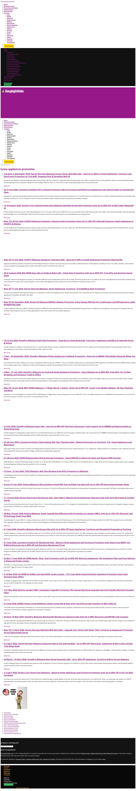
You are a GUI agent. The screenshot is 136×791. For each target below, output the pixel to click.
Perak (9, 32)
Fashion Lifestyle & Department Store (16, 63)
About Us (6, 778)
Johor (8, 15)
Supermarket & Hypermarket (14, 75)
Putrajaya (10, 35)
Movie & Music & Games (13, 71)
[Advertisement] (48, 106)
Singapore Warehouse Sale (34, 759)
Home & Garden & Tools (13, 68)
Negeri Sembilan (12, 25)
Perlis (8, 34)
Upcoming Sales (8, 80)
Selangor (10, 41)
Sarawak (9, 39)
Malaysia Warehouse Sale (98, 753)
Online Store (11, 27)
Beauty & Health (11, 57)
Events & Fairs (8, 11)
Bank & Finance (11, 56)
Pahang (9, 29)
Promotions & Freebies (11, 8)
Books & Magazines (12, 59)
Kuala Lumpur (11, 20)
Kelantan (10, 18)
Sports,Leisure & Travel (13, 73)
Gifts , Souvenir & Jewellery (13, 66)
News (5, 82)
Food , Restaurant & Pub (13, 64)
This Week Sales (8, 78)
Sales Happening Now (9, 76)
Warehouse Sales (9, 6)
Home (6, 4)
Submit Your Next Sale (10, 783)
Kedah (9, 16)
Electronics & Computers (13, 61)
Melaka (9, 22)
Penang (9, 30)
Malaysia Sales (8, 10)
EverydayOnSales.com (7, 753)
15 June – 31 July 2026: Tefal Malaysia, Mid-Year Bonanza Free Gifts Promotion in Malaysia (46, 471)
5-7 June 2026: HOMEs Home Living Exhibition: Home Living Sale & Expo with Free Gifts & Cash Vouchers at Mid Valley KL (60, 603)
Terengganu (11, 42)
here (104, 759)
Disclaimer (7, 779)
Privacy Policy (8, 781)
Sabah (9, 37)
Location (6, 13)
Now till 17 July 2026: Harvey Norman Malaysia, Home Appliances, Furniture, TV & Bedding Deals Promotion (54, 288)
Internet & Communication (13, 69)
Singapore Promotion (48, 759)
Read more (7, 186)
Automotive (10, 52)
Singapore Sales (20, 759)
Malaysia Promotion (112, 753)
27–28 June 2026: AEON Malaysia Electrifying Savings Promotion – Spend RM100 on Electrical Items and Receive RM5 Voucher (62, 458)
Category (6, 50)
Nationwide (10, 23)
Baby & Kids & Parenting (13, 54)
